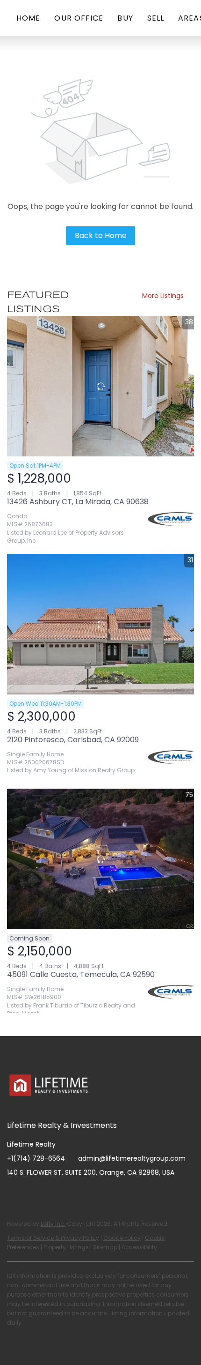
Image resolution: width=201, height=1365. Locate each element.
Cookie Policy (122, 1238)
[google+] (107, 1193)
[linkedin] (33, 1193)
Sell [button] (155, 18)
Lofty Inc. (53, 1224)
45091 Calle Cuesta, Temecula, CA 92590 (81, 974)
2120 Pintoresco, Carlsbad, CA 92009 (73, 739)
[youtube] (70, 1193)
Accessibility (139, 1247)
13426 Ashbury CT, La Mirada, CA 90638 (78, 501)
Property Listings (66, 1247)
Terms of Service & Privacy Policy (53, 1238)
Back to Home (101, 235)
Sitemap (105, 1247)
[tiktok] (89, 1193)
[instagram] (51, 1193)
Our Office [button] (78, 18)
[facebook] (14, 1193)
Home (28, 18)
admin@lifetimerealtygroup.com (132, 1158)
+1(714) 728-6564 (36, 1158)
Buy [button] (125, 18)
